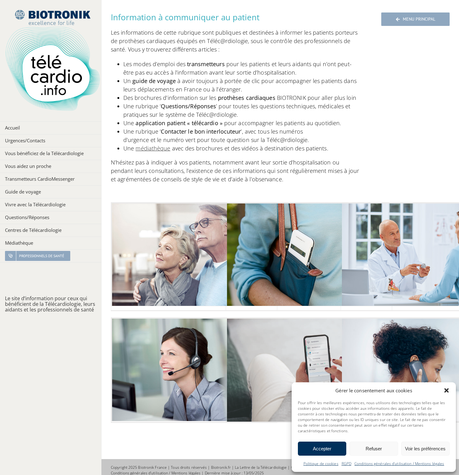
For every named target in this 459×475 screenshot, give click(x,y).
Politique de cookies (321, 463)
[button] (446, 390)
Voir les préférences (425, 448)
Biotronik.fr (221, 467)
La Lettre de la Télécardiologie (261, 467)
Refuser (374, 448)
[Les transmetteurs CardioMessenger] (194, 254)
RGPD (346, 463)
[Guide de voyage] (309, 254)
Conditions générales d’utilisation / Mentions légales (399, 463)
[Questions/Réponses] (194, 370)
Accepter (322, 448)
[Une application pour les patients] (309, 373)
